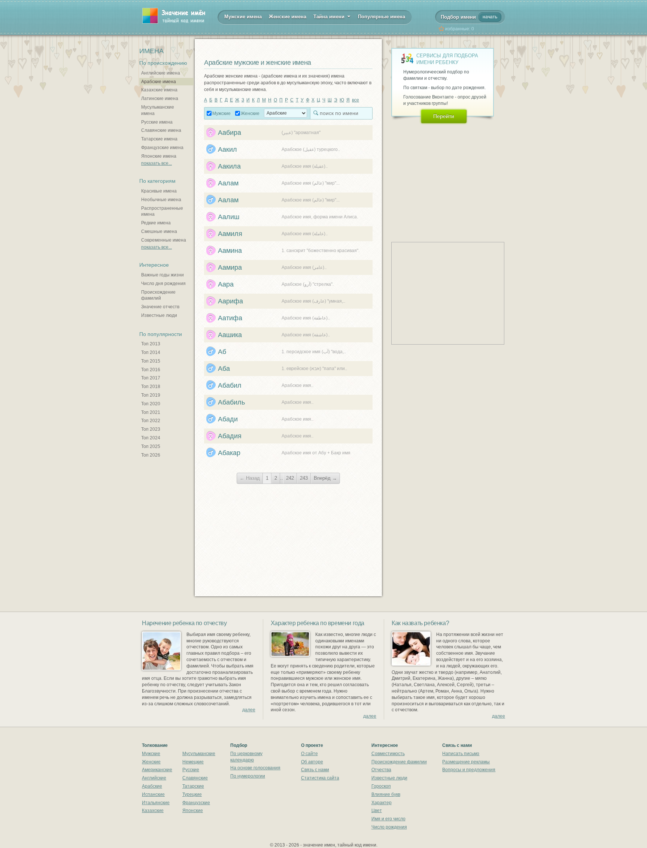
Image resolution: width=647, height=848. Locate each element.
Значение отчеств (160, 306)
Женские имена (287, 16)
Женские (250, 113)
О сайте (309, 753)
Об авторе (312, 761)
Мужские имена (243, 16)
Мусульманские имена (157, 110)
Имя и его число (388, 818)
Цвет (376, 810)
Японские (192, 810)
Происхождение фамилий (158, 295)
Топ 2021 (150, 412)
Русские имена (157, 122)
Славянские (195, 778)
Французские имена (162, 147)
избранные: (459, 28)
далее (248, 709)
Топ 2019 (150, 395)
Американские (157, 769)
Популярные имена (381, 16)
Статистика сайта (320, 778)
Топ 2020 (150, 403)
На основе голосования (255, 767)
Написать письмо (460, 753)
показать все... (156, 163)
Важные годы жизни (162, 275)
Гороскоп (381, 786)
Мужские (221, 113)
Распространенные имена (162, 211)
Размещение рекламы (466, 761)
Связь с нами (315, 769)
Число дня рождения (163, 283)
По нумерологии (247, 776)
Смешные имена (159, 231)
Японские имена (158, 156)
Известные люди (159, 315)
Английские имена (160, 73)
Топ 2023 (150, 429)
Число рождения (389, 827)
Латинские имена (159, 98)
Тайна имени (329, 16)
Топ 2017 (150, 378)
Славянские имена (161, 130)
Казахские (153, 810)
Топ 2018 (150, 386)
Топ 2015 (150, 361)
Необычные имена (161, 199)
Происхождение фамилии (399, 761)
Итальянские (156, 802)
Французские (196, 802)
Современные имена (163, 240)
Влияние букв (385, 794)
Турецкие (192, 794)
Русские (190, 769)
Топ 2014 (150, 352)
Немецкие (193, 761)
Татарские (193, 786)
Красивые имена (159, 191)
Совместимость (388, 753)
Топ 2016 (150, 369)
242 (290, 478)
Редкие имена (156, 222)
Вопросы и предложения (468, 769)
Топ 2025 (150, 446)
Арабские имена (158, 81)
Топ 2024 (150, 437)
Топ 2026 (150, 455)
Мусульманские (198, 753)
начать (490, 16)
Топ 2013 (150, 343)
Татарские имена (159, 139)
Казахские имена (159, 90)
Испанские (153, 794)
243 (304, 478)
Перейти (443, 116)
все (355, 100)
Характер (381, 802)
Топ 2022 (150, 420)
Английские (154, 778)
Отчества (381, 769)
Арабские (152, 786)
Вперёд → (325, 478)
